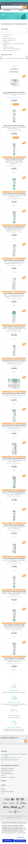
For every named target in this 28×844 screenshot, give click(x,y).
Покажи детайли (20, 837)
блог (2, 793)
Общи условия (5, 822)
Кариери (3, 789)
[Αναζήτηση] (25, 7)
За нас (2, 788)
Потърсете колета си (6, 771)
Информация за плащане (7, 768)
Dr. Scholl (22, 816)
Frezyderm (3, 816)
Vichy (15, 817)
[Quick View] (10, 104)
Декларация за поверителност (17, 822)
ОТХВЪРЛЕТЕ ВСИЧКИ (20, 840)
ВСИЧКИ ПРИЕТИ (8, 840)
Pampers (19, 817)
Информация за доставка (7, 770)
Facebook (2, 762)
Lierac (8, 816)
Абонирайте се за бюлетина (8, 777)
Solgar (17, 816)
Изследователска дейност (7, 791)
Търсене (25, 741)
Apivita (13, 816)
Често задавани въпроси (7, 773)
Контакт (3, 775)
